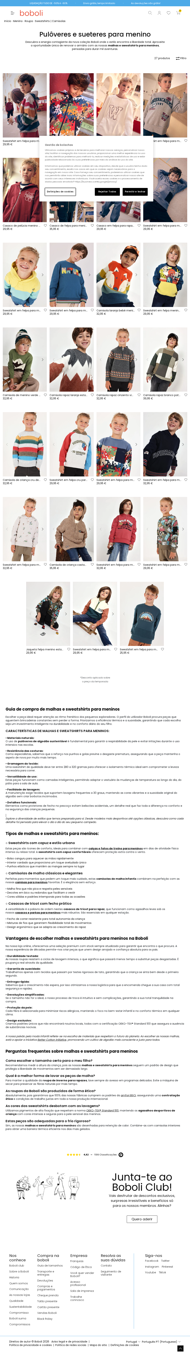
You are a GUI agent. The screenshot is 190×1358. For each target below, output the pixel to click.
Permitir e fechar (135, 191)
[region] (96, 168)
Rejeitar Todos (107, 191)
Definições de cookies (60, 191)
